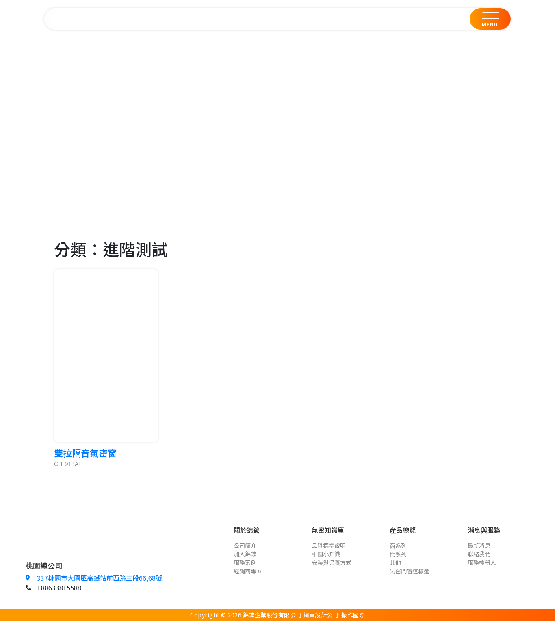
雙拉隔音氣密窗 (85, 452)
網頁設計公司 (320, 615)
